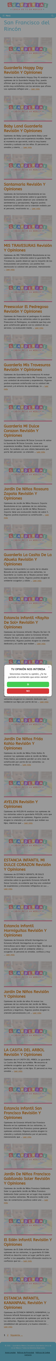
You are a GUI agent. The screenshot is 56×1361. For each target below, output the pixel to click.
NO (28, 691)
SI (28, 684)
